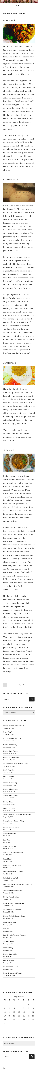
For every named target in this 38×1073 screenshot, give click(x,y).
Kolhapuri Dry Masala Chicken (13, 726)
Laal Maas (6, 840)
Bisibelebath (9, 450)
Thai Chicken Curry (9, 834)
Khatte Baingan (8, 960)
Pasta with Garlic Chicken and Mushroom (17, 884)
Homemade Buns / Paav (12, 865)
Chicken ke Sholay (9, 846)
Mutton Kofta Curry (10, 745)
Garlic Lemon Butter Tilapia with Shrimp (17, 815)
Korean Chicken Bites (11, 827)
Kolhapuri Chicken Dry (11, 757)
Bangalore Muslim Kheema (13, 872)
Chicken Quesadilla (10, 954)
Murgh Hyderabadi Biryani (12, 973)
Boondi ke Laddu (9, 808)
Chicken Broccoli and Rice (12, 891)
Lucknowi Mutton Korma (12, 738)
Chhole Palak (9, 363)
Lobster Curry (8, 948)
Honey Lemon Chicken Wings (13, 821)
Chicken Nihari (8, 802)
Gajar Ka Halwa (8, 941)
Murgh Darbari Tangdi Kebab (13, 903)
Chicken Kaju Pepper (10, 751)
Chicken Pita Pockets (11, 795)
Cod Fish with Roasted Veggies (14, 935)
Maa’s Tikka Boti (9, 770)
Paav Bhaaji (7, 859)
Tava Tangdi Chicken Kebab (13, 853)
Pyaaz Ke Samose (9, 922)
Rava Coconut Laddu (10, 967)
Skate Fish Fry (8, 732)
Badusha (6, 929)
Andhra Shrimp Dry (9, 776)
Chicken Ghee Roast (10, 789)
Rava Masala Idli (10, 179)
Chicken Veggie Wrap (11, 897)
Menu (20, 6)
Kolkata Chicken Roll (10, 878)
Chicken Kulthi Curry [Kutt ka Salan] (15, 764)
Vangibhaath (9, 20)
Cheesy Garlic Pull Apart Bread (14, 916)
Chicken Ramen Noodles (12, 910)
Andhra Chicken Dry (10, 783)
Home (5, 1068)
